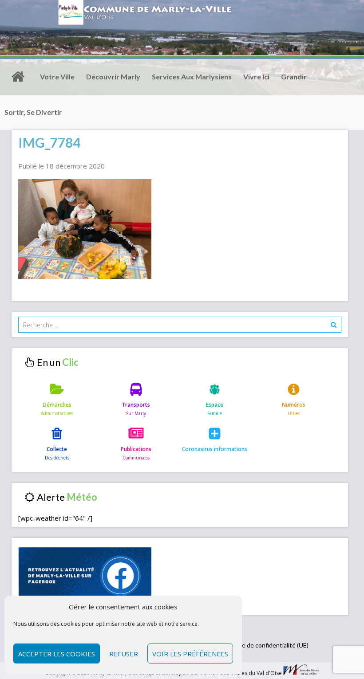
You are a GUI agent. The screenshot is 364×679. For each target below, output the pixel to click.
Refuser (123, 653)
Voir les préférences (190, 653)
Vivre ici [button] (256, 76)
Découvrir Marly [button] (113, 76)
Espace (214, 404)
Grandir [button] (294, 76)
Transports (136, 404)
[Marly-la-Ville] (18, 76)
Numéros (293, 404)
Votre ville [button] (57, 76)
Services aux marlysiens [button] (192, 76)
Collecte (57, 449)
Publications (136, 449)
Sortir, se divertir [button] (33, 112)
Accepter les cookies (56, 653)
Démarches (57, 404)
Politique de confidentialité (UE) (265, 645)
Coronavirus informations (214, 449)
